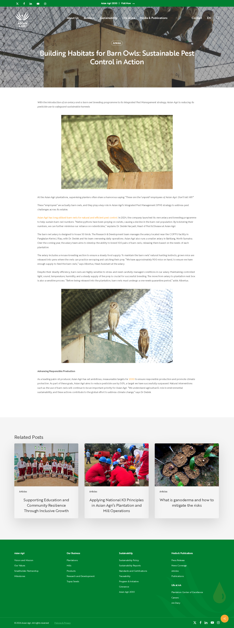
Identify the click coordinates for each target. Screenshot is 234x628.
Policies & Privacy (62, 623)
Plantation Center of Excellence (187, 592)
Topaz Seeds (73, 581)
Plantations (72, 560)
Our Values (19, 565)
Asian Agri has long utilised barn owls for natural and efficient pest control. (77, 217)
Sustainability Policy (129, 560)
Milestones (19, 576)
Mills (69, 565)
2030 (131, 379)
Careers (175, 597)
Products (71, 571)
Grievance (124, 586)
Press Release (178, 560)
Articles (117, 43)
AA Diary (175, 602)
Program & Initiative (128, 581)
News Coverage (179, 565)
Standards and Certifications (133, 571)
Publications (177, 576)
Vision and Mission (23, 560)
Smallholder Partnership (26, 571)
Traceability (124, 576)
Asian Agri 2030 (127, 591)
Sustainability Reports (130, 565)
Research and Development (81, 576)
